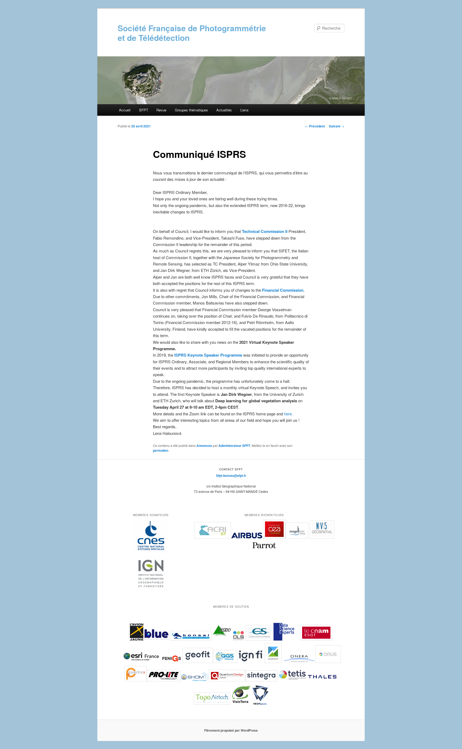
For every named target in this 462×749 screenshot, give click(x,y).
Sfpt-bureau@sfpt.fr (231, 475)
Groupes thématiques (191, 109)
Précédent (315, 126)
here (288, 413)
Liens (244, 109)
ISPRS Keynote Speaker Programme (208, 355)
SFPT (143, 109)
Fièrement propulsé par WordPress (231, 730)
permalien (160, 450)
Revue (161, 109)
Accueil (124, 109)
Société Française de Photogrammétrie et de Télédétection (192, 32)
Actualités (224, 109)
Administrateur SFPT (234, 445)
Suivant (336, 126)
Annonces (204, 445)
